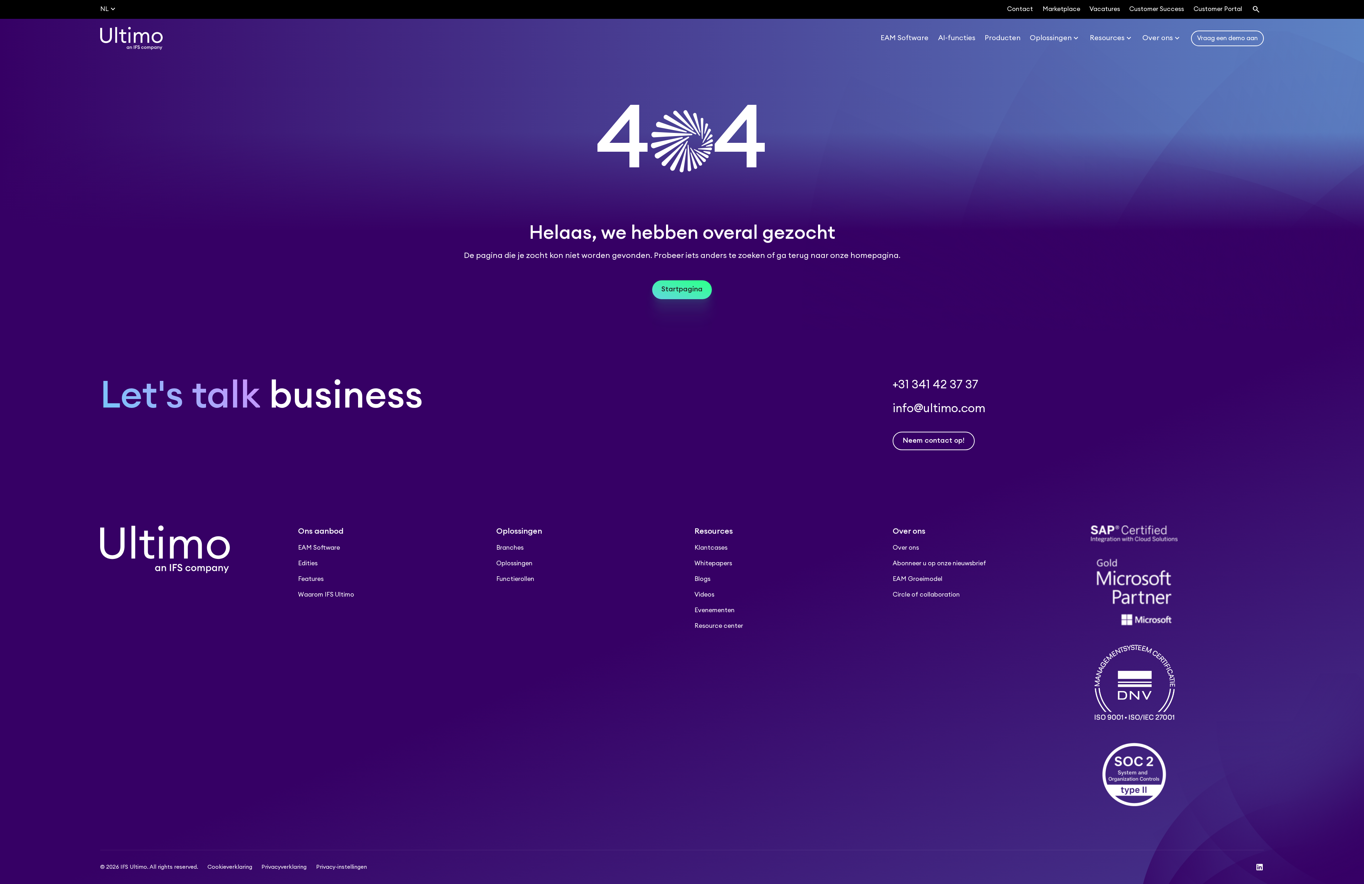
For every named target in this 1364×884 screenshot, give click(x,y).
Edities (308, 563)
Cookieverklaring (229, 867)
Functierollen (515, 579)
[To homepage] (131, 38)
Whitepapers (713, 563)
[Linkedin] (1259, 867)
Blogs (702, 579)
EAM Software (319, 548)
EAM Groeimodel (917, 579)
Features (311, 579)
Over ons (906, 548)
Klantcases (710, 548)
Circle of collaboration (926, 595)
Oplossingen (514, 563)
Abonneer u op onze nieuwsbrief (939, 563)
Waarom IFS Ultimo (326, 595)
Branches (510, 548)
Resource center (718, 626)
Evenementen (714, 610)
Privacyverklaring (284, 867)
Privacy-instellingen (341, 867)
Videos (704, 595)
